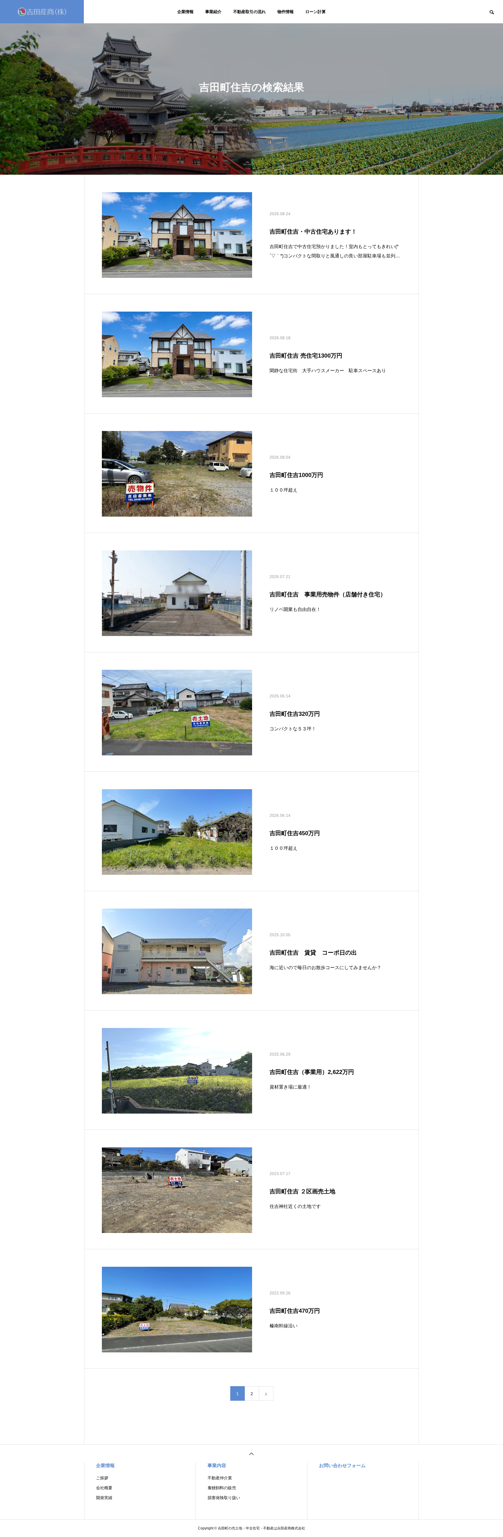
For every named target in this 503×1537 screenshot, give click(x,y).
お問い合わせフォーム (342, 1465)
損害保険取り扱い (224, 1497)
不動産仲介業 (220, 1478)
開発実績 (104, 1497)
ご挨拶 (102, 1478)
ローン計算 (315, 11)
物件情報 (285, 11)
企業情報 (185, 11)
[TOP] (251, 1453)
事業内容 (217, 1465)
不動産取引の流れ (249, 11)
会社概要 (104, 1487)
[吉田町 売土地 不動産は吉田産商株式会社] (42, 11)
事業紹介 (213, 11)
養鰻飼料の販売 (222, 1487)
